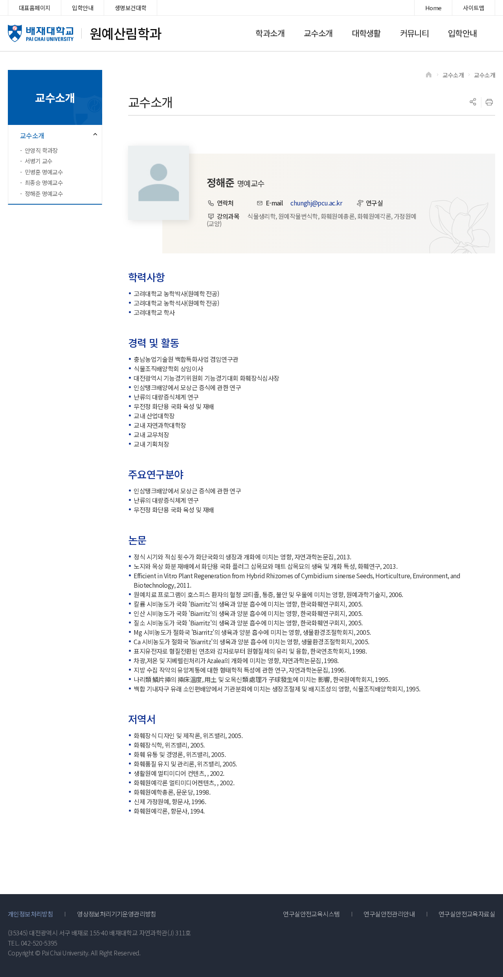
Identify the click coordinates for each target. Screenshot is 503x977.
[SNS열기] (473, 102)
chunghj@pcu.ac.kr (316, 202)
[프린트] (489, 102)
